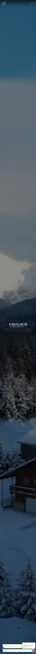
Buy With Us (9, 329)
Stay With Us (27, 329)
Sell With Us (18, 329)
